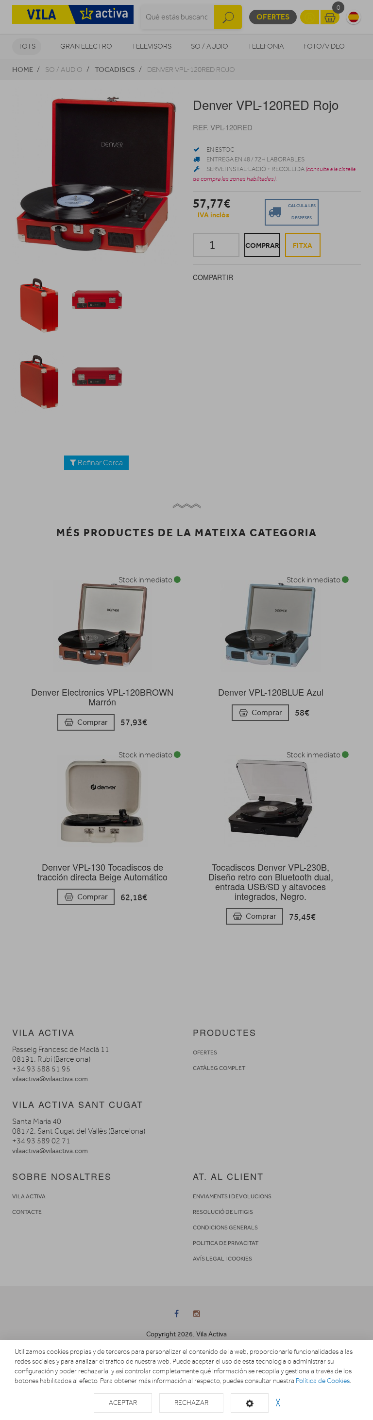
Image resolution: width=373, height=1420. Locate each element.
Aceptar (123, 1403)
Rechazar (191, 1403)
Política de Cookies (323, 1381)
